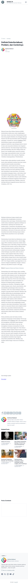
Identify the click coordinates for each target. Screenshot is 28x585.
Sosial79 (10, 1)
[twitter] (8, 413)
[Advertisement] (14, 21)
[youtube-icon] (10, 574)
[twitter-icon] (5, 574)
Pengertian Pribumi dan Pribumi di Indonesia (14, 268)
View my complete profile (8, 570)
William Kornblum (5, 441)
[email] (20, 413)
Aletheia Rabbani (11, 559)
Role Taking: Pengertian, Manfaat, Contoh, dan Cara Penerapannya (20, 443)
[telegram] (14, 413)
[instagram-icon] (8, 574)
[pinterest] (17, 413)
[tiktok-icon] (13, 574)
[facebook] (5, 413)
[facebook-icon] (2, 574)
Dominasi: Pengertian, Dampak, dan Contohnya (7, 460)
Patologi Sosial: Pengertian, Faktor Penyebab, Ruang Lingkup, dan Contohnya (21, 461)
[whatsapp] (11, 413)
